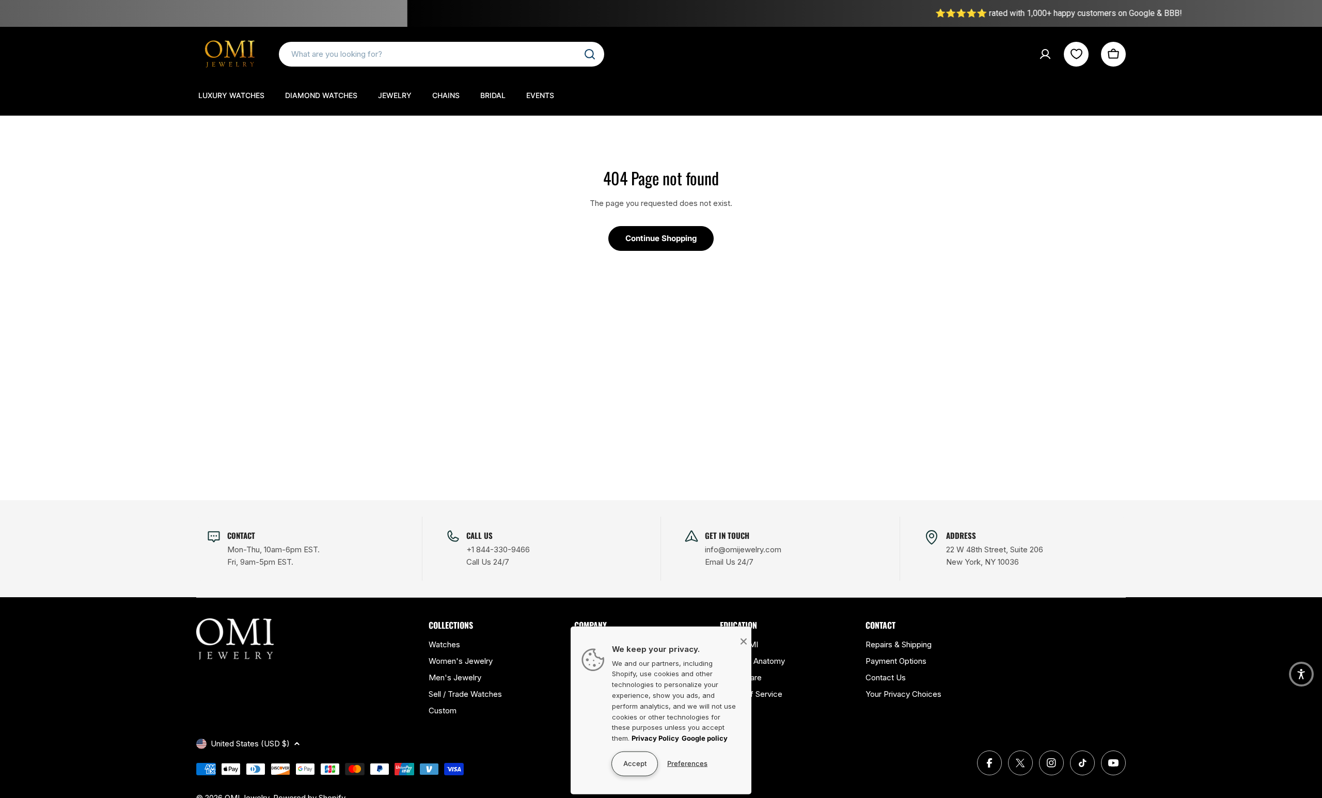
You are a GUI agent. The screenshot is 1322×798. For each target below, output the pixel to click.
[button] (1301, 674)
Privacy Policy (655, 738)
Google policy (705, 738)
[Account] (1045, 54)
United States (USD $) (250, 743)
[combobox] (441, 54)
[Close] (743, 641)
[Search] (590, 54)
